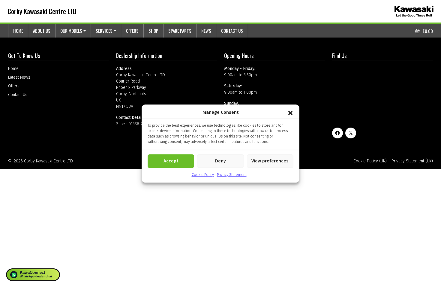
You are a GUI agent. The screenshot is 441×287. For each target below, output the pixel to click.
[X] (350, 133)
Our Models (71, 30)
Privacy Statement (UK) (412, 161)
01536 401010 (141, 123)
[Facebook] (337, 133)
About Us (41, 30)
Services (104, 30)
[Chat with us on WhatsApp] (33, 274)
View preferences (270, 161)
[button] (290, 113)
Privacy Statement (232, 175)
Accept (171, 161)
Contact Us (232, 30)
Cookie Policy (203, 175)
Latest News (19, 77)
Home (18, 30)
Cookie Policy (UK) (370, 161)
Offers (132, 30)
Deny (220, 161)
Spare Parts (179, 30)
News (206, 30)
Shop (153, 30)
